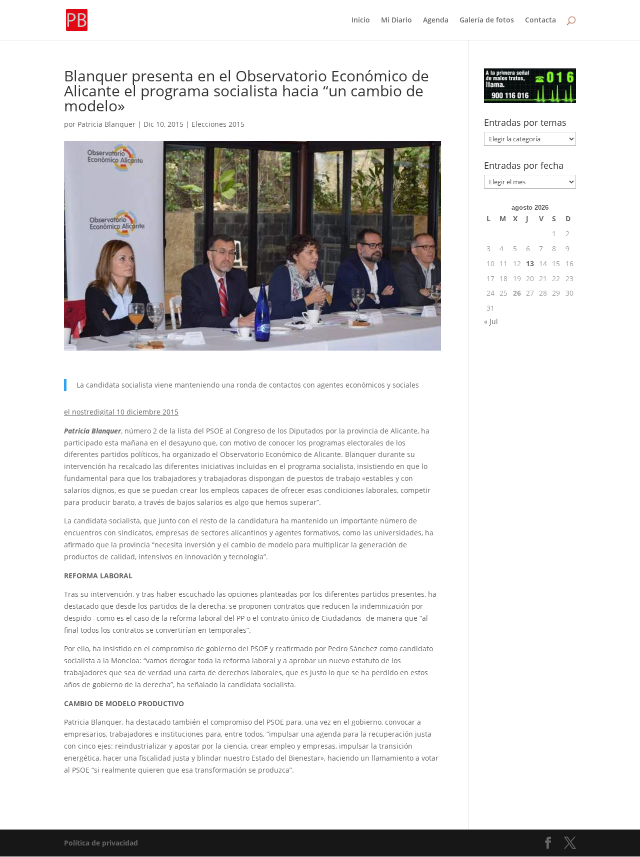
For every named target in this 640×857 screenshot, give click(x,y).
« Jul (491, 321)
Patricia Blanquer (107, 124)
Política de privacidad (101, 843)
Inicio (361, 20)
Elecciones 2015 (218, 124)
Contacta (540, 20)
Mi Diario (396, 20)
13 (530, 263)
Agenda (435, 20)
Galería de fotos (487, 20)
